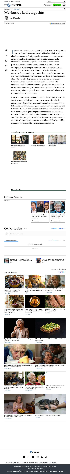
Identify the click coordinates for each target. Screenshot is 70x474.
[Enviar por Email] (6, 65)
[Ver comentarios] (64, 9)
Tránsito (54, 462)
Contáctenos (24, 462)
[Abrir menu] (5, 5)
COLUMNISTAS (8, 9)
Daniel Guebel (15, 18)
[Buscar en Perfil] (64, 1)
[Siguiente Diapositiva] (64, 212)
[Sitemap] (46, 457)
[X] (28, 457)
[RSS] (42, 457)
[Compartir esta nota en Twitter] (6, 55)
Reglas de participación (45, 462)
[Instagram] (37, 457)
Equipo (36, 462)
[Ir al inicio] (14, 5)
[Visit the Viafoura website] (62, 269)
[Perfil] (35, 453)
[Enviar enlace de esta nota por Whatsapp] (6, 60)
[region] (35, 249)
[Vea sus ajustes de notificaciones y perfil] (64, 5)
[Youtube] (33, 457)
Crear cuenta (61, 228)
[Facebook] (24, 457)
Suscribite (57, 5)
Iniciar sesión (54, 228)
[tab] (11, 240)
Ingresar (48, 5)
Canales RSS (9, 462)
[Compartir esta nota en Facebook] (6, 50)
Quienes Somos (16, 462)
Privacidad (31, 462)
